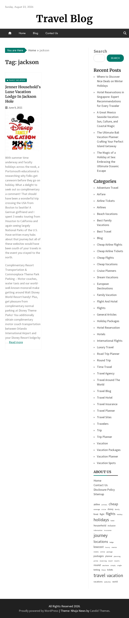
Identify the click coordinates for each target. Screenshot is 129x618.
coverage (97, 509)
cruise (103, 509)
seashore (105, 565)
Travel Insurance (107, 404)
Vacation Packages (109, 450)
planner (108, 556)
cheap (113, 504)
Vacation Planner (107, 456)
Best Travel (104, 231)
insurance (107, 530)
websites (107, 582)
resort (110, 561)
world (115, 581)
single (119, 565)
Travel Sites (104, 417)
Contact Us (52, 33)
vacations (98, 581)
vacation (115, 575)
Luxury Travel (105, 347)
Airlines (101, 207)
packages (99, 556)
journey (101, 535)
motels (96, 552)
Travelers (103, 424)
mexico (114, 547)
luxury (107, 547)
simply (113, 565)
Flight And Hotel (107, 301)
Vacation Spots (106, 463)
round (97, 565)
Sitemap (99, 494)
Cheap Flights (105, 258)
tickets (110, 569)
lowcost (99, 547)
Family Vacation (107, 295)
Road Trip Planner (108, 354)
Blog (35, 33)
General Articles (107, 314)
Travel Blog (64, 19)
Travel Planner (106, 411)
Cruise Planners (106, 271)
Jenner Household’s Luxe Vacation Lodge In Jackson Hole (23, 94)
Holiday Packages (108, 321)
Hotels (101, 334)
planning (117, 556)
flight (102, 514)
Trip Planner (104, 437)
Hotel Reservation (108, 327)
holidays (101, 519)
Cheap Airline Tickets (110, 251)
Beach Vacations (107, 214)
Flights (101, 308)
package (109, 552)
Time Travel (104, 367)
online (102, 552)
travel (99, 575)
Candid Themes (100, 611)
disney (110, 509)
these (103, 570)
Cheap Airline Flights (109, 244)
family (117, 509)
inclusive (111, 525)
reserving (103, 561)
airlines (104, 505)
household (100, 525)
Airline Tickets (106, 201)
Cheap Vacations (107, 264)
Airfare (101, 194)
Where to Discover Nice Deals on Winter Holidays (110, 81)
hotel (112, 521)
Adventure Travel (107, 188)
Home (22, 33)
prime (96, 561)
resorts (117, 561)
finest (96, 514)
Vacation (102, 443)
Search (100, 51)
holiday (119, 514)
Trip (99, 430)
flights (110, 513)
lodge (112, 542)
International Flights (109, 341)
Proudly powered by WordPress (39, 611)
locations (101, 541)
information (98, 530)
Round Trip (104, 360)
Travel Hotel (104, 397)
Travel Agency (105, 373)
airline (97, 504)
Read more (16, 342)
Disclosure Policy (104, 490)
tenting (97, 569)
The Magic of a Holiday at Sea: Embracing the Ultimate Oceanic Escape (108, 162)
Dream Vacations (107, 277)
